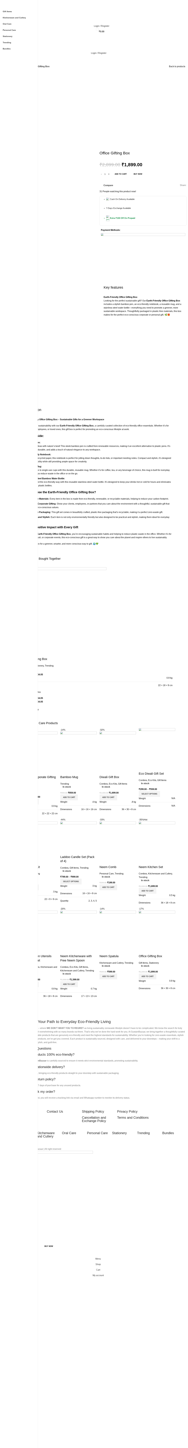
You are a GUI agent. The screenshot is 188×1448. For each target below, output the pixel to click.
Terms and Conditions (133, 1117)
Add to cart (121, 174)
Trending (143, 1133)
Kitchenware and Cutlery (46, 1134)
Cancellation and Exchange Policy (94, 1119)
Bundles (168, 1133)
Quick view (71, 771)
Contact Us (55, 1111)
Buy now (138, 174)
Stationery (119, 1133)
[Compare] (63, 771)
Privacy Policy (127, 1111)
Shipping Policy (93, 1111)
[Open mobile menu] (98, 37)
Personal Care (97, 1133)
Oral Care (69, 1133)
